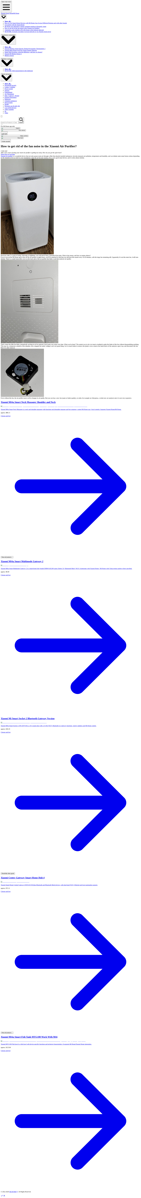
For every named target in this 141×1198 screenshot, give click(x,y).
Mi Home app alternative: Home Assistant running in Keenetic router (25, 26)
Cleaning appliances (11, 101)
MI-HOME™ (13, 1192)
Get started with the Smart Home (14, 25)
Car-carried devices (10, 108)
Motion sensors (9, 55)
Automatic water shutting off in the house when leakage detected (24, 30)
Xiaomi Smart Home (7, 13)
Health (7, 104)
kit (5, 111)
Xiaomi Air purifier (6, 156)
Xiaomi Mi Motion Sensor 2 (13, 54)
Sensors (7, 90)
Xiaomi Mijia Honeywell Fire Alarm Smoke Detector (21, 50)
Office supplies (9, 109)
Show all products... (7, 557)
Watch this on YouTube (8, 154)
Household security (10, 85)
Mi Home (16, 13)
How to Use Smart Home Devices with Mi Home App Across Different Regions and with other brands (36, 23)
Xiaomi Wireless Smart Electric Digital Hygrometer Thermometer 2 (25, 49)
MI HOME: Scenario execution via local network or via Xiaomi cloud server (28, 31)
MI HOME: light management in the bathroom (19, 71)
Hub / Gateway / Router (12, 96)
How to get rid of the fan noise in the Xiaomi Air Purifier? (22, 28)
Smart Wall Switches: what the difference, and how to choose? (23, 52)
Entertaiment (8, 92)
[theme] (1, 116)
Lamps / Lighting (10, 87)
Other (6, 113)
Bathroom (8, 99)
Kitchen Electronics (10, 97)
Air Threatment (9, 94)
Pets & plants (9, 102)
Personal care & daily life (12, 106)
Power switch (9, 89)
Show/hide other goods (8, 873)
